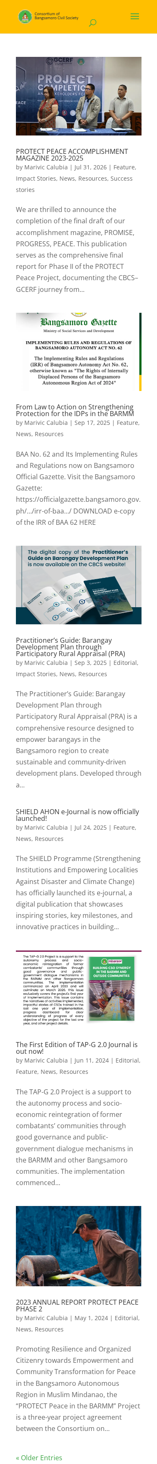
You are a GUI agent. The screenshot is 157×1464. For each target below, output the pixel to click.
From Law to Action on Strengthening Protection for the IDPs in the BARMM (75, 410)
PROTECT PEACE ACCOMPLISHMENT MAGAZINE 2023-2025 (72, 155)
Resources (92, 178)
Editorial (125, 663)
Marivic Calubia (46, 167)
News (67, 178)
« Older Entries (39, 1457)
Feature (124, 167)
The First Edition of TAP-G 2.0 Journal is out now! (77, 1048)
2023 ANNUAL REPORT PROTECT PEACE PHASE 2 (77, 1305)
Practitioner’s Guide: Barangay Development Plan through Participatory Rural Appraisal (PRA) (70, 647)
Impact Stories (36, 178)
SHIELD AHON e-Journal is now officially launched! (77, 815)
